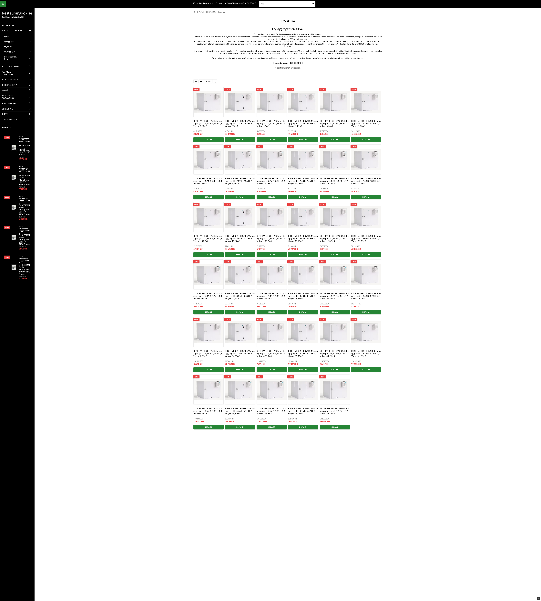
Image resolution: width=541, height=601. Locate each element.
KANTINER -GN (9, 103)
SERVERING (7, 109)
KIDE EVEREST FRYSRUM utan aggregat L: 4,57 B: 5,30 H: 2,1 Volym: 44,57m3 (208, 411)
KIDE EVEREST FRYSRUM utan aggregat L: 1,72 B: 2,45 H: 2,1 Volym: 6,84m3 (366, 123)
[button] (3, 4)
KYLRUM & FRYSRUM (12, 30)
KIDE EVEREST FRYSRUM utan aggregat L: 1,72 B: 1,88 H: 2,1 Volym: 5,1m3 (271, 123)
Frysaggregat (9, 52)
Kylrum (7, 36)
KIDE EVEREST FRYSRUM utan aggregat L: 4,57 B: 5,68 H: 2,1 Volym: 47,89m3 (271, 411)
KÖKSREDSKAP (9, 85)
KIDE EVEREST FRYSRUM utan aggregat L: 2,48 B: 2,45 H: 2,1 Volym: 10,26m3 (303, 181)
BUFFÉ (5, 90)
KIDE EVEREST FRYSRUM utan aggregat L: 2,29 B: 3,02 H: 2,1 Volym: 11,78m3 (334, 181)
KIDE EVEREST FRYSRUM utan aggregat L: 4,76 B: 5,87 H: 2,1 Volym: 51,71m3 (334, 411)
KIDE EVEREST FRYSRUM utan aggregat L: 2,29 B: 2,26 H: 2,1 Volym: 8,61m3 (240, 181)
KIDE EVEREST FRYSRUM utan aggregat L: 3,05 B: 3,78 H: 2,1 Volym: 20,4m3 (240, 296)
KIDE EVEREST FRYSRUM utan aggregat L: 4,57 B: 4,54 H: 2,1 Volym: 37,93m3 (271, 353)
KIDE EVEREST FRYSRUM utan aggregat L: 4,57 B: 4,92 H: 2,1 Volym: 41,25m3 (334, 353)
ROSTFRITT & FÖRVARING (8, 96)
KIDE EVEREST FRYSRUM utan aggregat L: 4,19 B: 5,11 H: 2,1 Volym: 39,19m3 (303, 353)
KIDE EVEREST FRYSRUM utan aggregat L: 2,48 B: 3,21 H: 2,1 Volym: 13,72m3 (240, 238)
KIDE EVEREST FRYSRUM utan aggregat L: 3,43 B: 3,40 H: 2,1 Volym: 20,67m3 (271, 296)
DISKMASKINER (9, 119)
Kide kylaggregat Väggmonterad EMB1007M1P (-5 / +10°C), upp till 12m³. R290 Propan (24, 235)
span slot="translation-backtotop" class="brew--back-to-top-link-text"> (538, 598)
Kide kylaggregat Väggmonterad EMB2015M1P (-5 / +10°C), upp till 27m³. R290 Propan (24, 175)
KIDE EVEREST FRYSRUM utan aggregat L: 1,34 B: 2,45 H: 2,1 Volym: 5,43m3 (303, 123)
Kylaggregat (9, 41)
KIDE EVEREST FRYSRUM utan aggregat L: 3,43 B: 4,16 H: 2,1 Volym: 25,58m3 (303, 296)
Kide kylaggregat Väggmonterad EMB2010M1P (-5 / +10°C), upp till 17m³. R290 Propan (24, 205)
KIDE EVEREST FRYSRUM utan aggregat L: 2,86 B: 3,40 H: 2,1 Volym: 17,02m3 (334, 238)
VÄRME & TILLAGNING (8, 73)
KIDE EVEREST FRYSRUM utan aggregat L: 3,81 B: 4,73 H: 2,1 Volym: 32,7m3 (208, 353)
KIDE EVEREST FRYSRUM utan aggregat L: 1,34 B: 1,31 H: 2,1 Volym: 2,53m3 (208, 123)
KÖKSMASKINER (10, 79)
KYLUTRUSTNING (10, 66)
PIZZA (5, 114)
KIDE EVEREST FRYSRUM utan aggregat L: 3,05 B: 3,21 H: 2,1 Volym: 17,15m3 (366, 238)
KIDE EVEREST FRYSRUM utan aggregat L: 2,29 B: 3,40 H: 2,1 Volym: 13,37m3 (208, 238)
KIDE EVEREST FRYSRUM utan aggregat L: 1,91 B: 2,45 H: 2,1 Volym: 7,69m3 (208, 181)
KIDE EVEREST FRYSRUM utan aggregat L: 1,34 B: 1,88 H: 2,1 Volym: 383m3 (240, 123)
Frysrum (8, 47)
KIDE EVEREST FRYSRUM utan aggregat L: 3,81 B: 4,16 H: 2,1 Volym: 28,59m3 (334, 296)
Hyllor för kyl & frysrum (10, 58)
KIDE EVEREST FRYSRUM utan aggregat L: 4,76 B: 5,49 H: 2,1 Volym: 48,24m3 (303, 411)
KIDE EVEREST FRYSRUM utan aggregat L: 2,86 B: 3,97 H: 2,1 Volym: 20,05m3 (208, 296)
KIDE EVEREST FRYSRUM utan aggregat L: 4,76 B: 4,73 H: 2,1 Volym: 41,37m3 (366, 353)
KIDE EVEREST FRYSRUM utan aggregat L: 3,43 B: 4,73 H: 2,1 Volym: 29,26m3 (366, 296)
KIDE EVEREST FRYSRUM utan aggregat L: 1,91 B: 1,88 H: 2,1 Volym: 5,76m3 (334, 123)
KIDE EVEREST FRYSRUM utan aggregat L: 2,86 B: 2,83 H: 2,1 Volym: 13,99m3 (271, 238)
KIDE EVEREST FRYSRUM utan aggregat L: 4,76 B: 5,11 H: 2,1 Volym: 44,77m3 (240, 411)
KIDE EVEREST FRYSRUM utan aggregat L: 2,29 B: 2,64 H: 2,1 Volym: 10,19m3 (271, 181)
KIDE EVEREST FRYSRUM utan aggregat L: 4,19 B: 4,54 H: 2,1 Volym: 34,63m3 (240, 353)
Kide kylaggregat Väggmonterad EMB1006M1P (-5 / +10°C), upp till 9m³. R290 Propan (24, 265)
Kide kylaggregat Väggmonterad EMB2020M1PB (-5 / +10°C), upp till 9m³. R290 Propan (24, 145)
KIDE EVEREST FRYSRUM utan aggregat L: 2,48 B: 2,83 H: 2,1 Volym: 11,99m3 (366, 181)
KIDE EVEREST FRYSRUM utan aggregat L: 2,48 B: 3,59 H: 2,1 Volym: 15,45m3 (303, 238)
